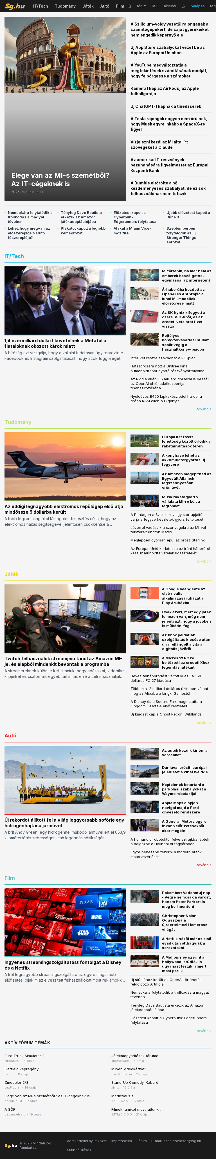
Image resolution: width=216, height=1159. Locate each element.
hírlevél (170, 6)
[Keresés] (129, 6)
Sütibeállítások (79, 1150)
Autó (104, 6)
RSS (155, 6)
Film (120, 6)
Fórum (141, 1141)
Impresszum (121, 1141)
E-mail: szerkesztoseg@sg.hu (176, 1141)
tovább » (204, 409)
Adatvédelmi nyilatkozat (87, 1141)
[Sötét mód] (183, 6)
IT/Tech (40, 6)
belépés (198, 6)
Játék (88, 6)
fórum (142, 6)
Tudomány (65, 6)
